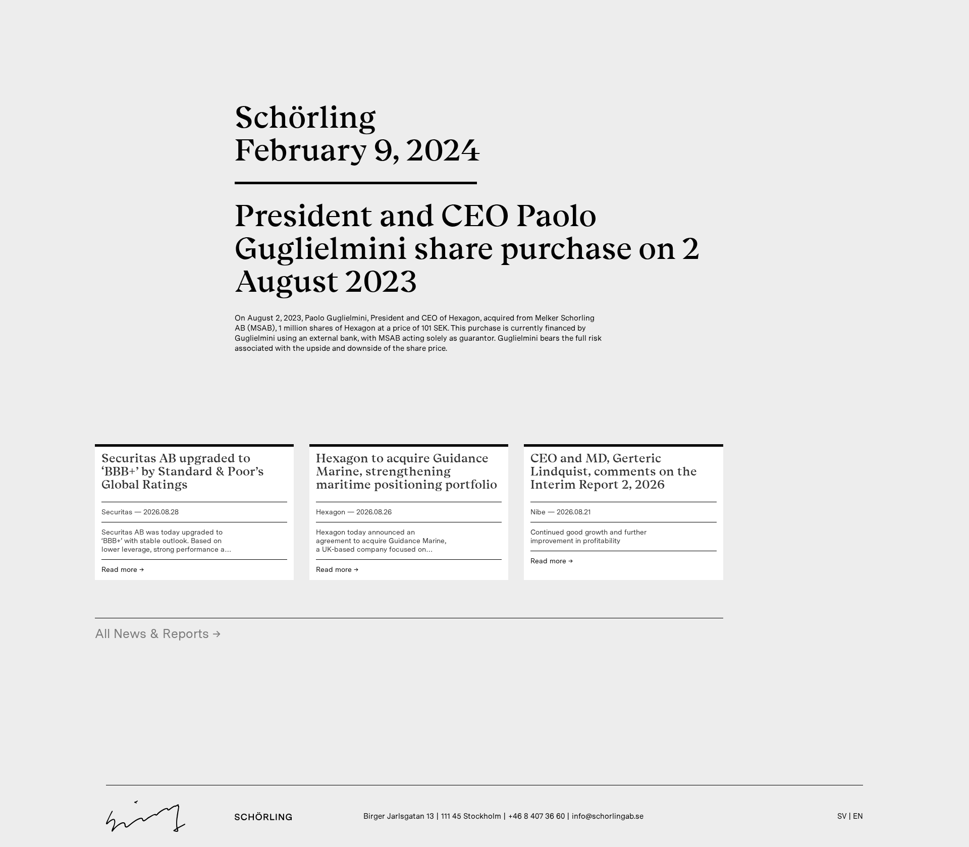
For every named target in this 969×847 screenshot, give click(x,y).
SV (842, 816)
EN (858, 816)
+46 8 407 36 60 (536, 816)
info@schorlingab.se (607, 816)
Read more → (122, 569)
